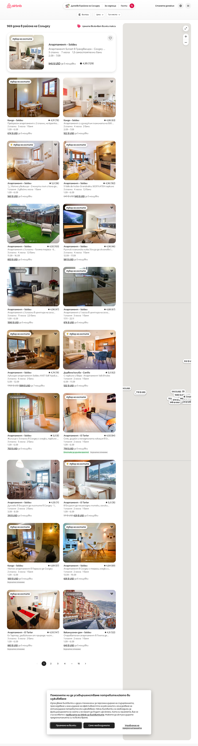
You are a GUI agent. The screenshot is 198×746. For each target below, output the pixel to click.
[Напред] (85, 663)
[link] (37, 663)
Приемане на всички (66, 725)
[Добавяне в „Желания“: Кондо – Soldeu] (55, 81)
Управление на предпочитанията (132, 726)
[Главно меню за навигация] (188, 6)
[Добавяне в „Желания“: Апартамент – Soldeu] (55, 144)
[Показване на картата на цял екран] (186, 28)
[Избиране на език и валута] (181, 6)
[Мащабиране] (186, 36)
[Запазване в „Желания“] (110, 38)
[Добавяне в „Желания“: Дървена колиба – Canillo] (111, 333)
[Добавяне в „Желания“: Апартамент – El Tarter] (111, 397)
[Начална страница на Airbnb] (14, 6)
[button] (54, 63)
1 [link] (43, 663)
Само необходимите (99, 725)
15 (79, 663)
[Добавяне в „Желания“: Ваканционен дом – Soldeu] (111, 593)
